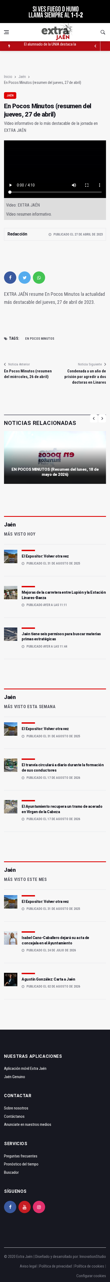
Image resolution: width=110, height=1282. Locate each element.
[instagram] (39, 1207)
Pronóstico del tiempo (21, 1164)
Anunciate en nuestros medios (27, 1124)
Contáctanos (14, 1116)
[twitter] (24, 277)
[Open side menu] (6, 32)
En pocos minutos (39, 339)
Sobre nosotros (16, 1108)
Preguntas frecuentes (20, 1156)
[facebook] (10, 277)
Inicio (8, 76)
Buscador (11, 1172)
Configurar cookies (91, 1275)
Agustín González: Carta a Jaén (48, 979)
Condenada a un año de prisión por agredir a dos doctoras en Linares (85, 377)
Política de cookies (89, 1266)
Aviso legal (28, 1266)
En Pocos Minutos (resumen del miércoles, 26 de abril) (28, 374)
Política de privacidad (55, 1266)
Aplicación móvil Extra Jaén (25, 1068)
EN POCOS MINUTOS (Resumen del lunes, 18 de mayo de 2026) (55, 472)
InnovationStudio (93, 1256)
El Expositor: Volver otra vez (45, 556)
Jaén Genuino (14, 1076)
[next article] (95, 46)
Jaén (22, 76)
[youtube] (24, 1207)
